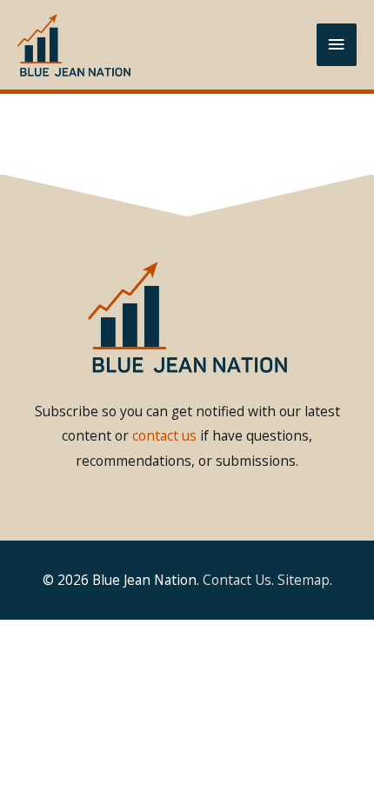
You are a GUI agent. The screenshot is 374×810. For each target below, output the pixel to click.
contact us (164, 435)
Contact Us (237, 579)
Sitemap (303, 579)
